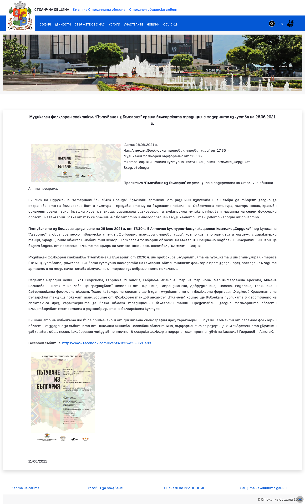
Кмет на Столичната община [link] (99, 9)
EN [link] (281, 23)
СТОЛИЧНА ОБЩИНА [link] (51, 9)
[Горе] (300, 499)
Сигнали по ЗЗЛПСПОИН (185, 487)
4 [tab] (270, 83)
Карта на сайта (25, 487)
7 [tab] (285, 83)
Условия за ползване (105, 487)
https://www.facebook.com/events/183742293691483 (106, 342)
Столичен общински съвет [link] (153, 9)
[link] (272, 23)
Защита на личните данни (263, 487)
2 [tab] (261, 83)
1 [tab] (256, 83)
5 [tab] (275, 83)
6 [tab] (280, 83)
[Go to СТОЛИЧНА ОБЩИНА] (20, 15)
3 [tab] (265, 83)
